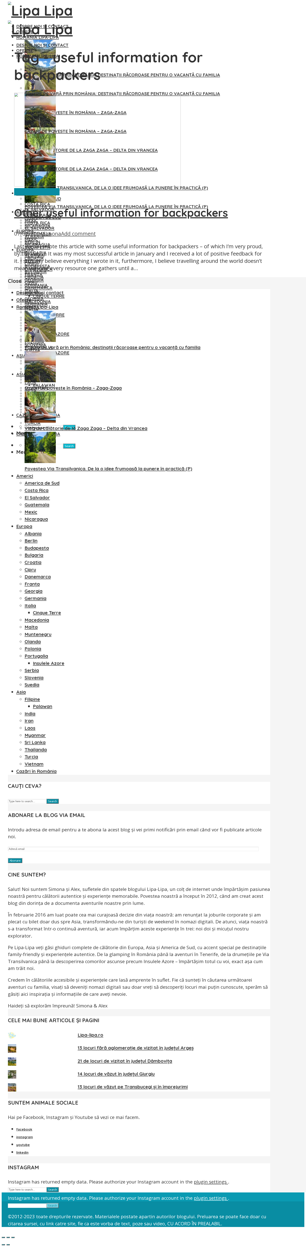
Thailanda (36, 750)
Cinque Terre (47, 613)
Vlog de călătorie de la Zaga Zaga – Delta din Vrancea (86, 428)
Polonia (33, 649)
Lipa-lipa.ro (90, 1035)
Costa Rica (37, 222)
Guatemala (37, 505)
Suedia (32, 685)
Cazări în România (36, 771)
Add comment (78, 233)
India (30, 714)
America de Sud (42, 483)
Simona (52, 233)
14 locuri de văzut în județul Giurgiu (116, 1074)
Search (69, 446)
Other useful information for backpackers (121, 212)
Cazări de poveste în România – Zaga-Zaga (73, 388)
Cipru (31, 282)
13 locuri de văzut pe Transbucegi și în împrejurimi (133, 1087)
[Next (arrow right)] (8, 1244)
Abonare (15, 860)
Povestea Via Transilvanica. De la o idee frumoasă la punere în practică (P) (108, 469)
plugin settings (211, 1181)
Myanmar (35, 735)
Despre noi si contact (42, 45)
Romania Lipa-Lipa (37, 307)
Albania (33, 533)
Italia (30, 605)
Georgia (34, 298)
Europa (24, 526)
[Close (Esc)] (3, 1237)
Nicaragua (36, 519)
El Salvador (39, 228)
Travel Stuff (45, 191)
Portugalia (36, 656)
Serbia (32, 670)
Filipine (32, 699)
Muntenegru (38, 634)
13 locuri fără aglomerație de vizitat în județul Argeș (136, 1048)
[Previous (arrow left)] (3, 1244)
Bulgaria (34, 555)
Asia (21, 374)
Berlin (31, 541)
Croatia (34, 276)
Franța (32, 584)
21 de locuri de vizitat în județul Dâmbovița (125, 1061)
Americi (24, 476)
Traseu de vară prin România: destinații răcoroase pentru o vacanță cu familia (122, 74)
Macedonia (37, 620)
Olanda (33, 641)
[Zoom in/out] (13, 1237)
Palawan (42, 706)
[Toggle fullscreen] (8, 1237)
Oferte (23, 300)
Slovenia (34, 678)
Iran (29, 721)
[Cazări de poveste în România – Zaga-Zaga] (40, 381)
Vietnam (34, 764)
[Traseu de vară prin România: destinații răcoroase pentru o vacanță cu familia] (40, 88)
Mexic (31, 239)
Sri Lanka (35, 742)
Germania (36, 304)
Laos (30, 728)
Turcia (31, 757)
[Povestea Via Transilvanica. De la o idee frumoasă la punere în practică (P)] (40, 201)
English (22, 191)
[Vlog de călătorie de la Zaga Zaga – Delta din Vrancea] (40, 421)
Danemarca (38, 287)
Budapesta (37, 548)
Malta (31, 627)
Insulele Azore (48, 663)
